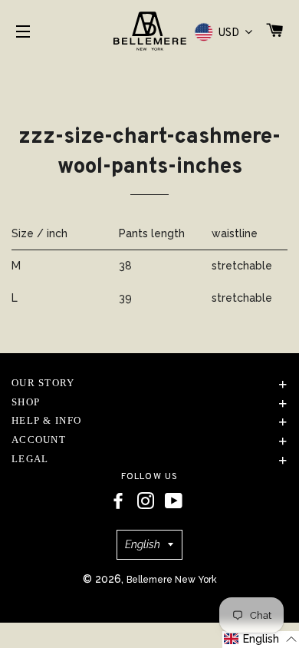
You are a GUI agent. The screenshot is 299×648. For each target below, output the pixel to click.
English (142, 544)
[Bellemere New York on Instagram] (145, 501)
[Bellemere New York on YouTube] (173, 501)
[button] (260, 639)
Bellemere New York (172, 579)
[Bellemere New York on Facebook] (118, 501)
